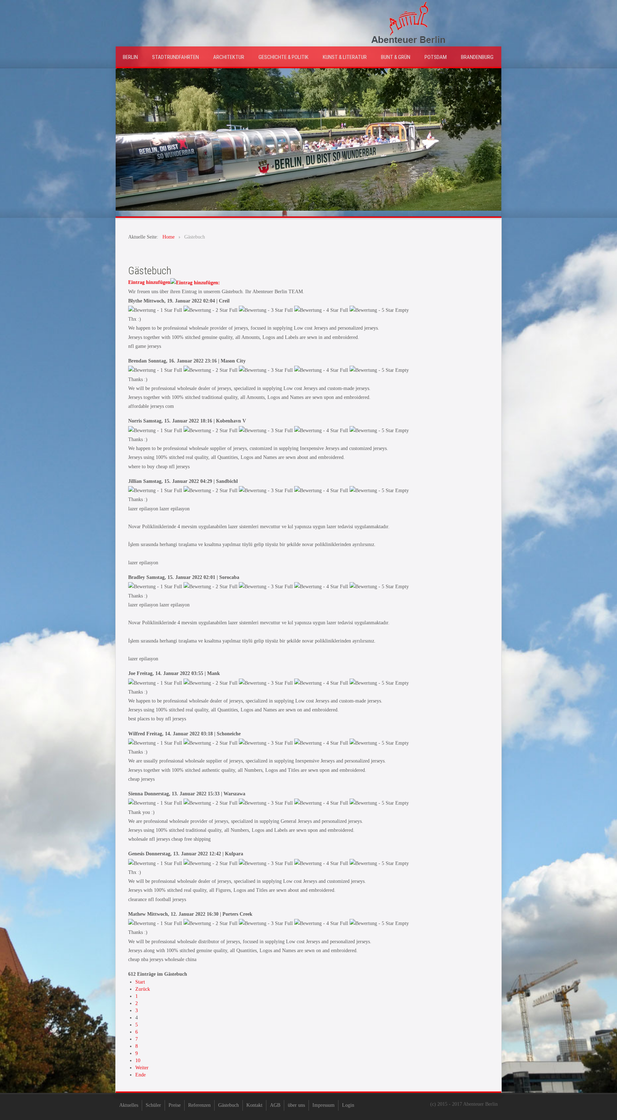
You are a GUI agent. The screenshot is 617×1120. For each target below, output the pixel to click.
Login (348, 1105)
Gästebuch (228, 1105)
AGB (275, 1105)
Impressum (323, 1105)
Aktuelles (128, 1105)
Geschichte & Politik (283, 57)
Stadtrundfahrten (175, 57)
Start (140, 982)
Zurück (142, 989)
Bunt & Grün (395, 57)
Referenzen (199, 1105)
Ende (140, 1075)
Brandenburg (477, 57)
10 (137, 1060)
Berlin (130, 57)
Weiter (142, 1067)
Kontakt (254, 1105)
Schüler (153, 1105)
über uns (296, 1105)
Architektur (228, 57)
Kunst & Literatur (345, 57)
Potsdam (436, 57)
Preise (175, 1105)
